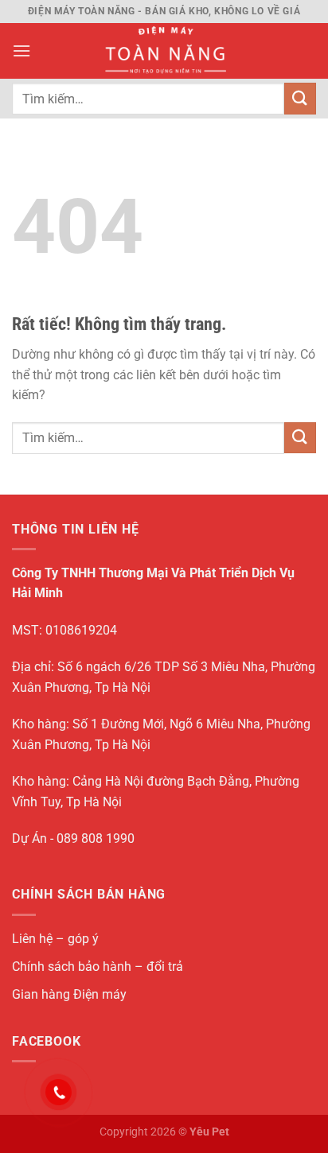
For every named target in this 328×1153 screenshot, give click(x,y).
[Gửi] (300, 98)
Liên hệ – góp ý (55, 938)
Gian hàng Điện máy (69, 994)
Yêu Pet (209, 1132)
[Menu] (21, 50)
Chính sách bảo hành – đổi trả (97, 966)
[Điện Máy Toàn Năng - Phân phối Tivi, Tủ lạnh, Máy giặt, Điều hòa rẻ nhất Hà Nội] (164, 51)
